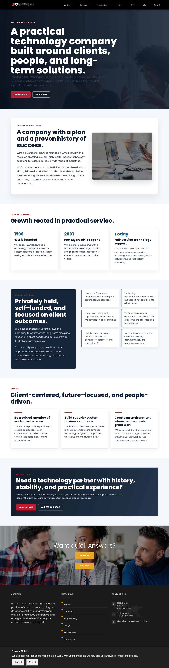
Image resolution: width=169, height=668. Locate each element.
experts (41, 622)
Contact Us (69, 639)
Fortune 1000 (28, 614)
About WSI (41, 94)
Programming (102, 5)
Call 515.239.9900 (50, 507)
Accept (18, 662)
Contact (157, 5)
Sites (145, 5)
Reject (32, 662)
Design (118, 5)
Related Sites (70, 632)
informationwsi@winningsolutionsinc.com (134, 621)
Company (83, 5)
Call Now (84, 565)
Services (67, 5)
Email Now (84, 555)
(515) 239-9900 (123, 613)
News (133, 5)
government (45, 611)
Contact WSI (20, 94)
